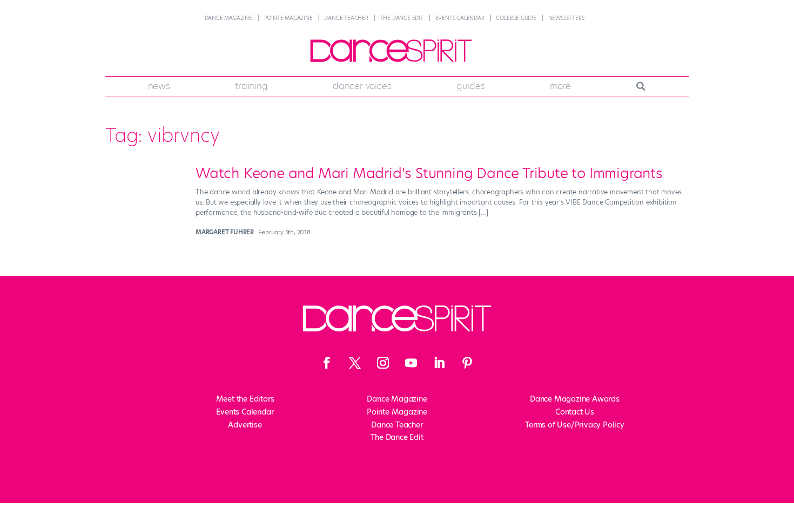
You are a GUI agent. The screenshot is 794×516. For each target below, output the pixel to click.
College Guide (516, 18)
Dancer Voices (362, 85)
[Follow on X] (355, 363)
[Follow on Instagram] (383, 363)
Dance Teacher (346, 18)
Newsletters (566, 18)
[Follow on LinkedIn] (439, 363)
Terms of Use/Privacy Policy (574, 424)
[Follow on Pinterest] (467, 363)
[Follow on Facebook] (327, 363)
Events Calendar (460, 18)
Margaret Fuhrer (225, 232)
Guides (470, 85)
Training (251, 85)
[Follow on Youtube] (411, 363)
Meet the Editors (245, 398)
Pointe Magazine (288, 18)
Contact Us (574, 411)
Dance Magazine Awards (575, 398)
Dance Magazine (228, 18)
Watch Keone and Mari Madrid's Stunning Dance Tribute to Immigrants (429, 173)
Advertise (244, 424)
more (560, 85)
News (159, 85)
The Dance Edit (401, 18)
